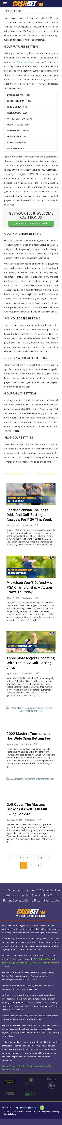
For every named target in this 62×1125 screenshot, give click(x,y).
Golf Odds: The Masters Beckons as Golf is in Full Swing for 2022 (26, 809)
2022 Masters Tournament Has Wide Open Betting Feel (29, 736)
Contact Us (18, 1111)
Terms (28, 1111)
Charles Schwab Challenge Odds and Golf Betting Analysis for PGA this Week (29, 514)
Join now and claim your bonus (29, 223)
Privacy (37, 1111)
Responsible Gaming (50, 1111)
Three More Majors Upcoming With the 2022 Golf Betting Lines (30, 662)
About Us (8, 1111)
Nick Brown (27, 525)
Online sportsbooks (26, 62)
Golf (36, 525)
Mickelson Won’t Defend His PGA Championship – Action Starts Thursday (29, 587)
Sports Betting (10, 1114)
